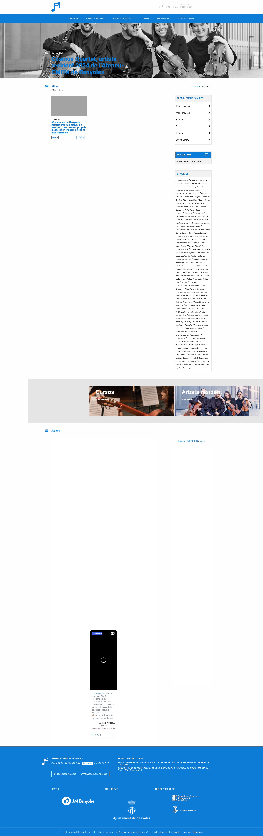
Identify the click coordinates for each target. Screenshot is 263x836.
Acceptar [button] (187, 832)
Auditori (180, 119)
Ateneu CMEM (183, 113)
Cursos (179, 133)
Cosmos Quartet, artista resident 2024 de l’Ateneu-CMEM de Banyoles (87, 65)
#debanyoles (97, 505)
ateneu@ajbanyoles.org (65, 774)
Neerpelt (208, 86)
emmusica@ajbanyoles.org (94, 774)
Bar (177, 126)
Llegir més (198, 832)
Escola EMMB (182, 140)
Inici (191, 86)
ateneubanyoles (139, 683)
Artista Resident (183, 106)
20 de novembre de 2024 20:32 (68, 733)
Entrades (199, 86)
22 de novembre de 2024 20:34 (138, 686)
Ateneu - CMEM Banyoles (142, 681)
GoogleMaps (87, 763)
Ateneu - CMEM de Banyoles (191, 441)
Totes (61, 90)
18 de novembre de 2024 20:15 (103, 729)
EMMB (55, 137)
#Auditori (96, 511)
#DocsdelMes (64, 532)
